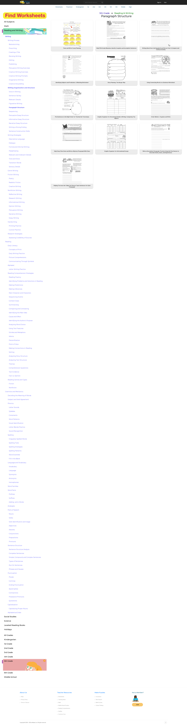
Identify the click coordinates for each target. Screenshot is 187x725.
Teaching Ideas (62, 699)
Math (59, 702)
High (130, 7)
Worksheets (59, 7)
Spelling (60, 711)
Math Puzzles (99, 702)
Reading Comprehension (64, 708)
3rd (100, 7)
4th (105, 7)
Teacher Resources (64, 692)
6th (116, 7)
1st (88, 7)
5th (111, 7)
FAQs (22, 696)
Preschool (69, 7)
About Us (23, 692)
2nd (94, 7)
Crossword (98, 696)
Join (137, 704)
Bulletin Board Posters (63, 705)
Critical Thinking (99, 705)
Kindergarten (80, 7)
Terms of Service (25, 702)
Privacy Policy (24, 699)
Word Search (99, 699)
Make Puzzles (100, 692)
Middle (123, 7)
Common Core (62, 714)
